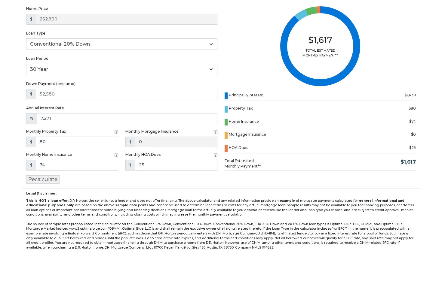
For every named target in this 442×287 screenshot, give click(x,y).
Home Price (37, 8)
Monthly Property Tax (46, 131)
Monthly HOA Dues (143, 154)
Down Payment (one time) (50, 83)
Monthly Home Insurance (49, 154)
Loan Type (35, 33)
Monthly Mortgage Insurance (152, 131)
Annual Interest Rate (45, 108)
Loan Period (37, 58)
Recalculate (42, 179)
